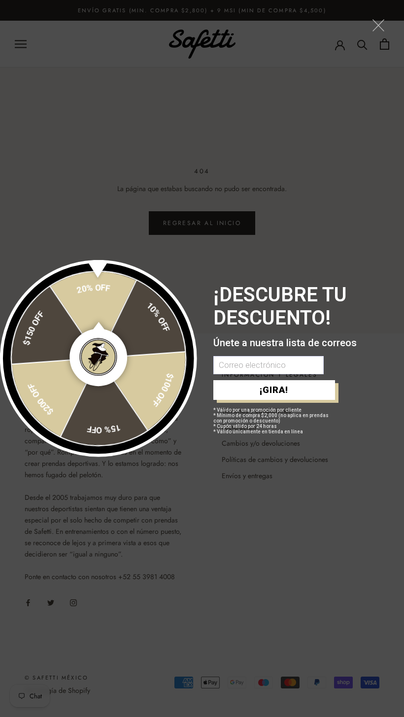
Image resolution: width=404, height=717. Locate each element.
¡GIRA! (274, 390)
